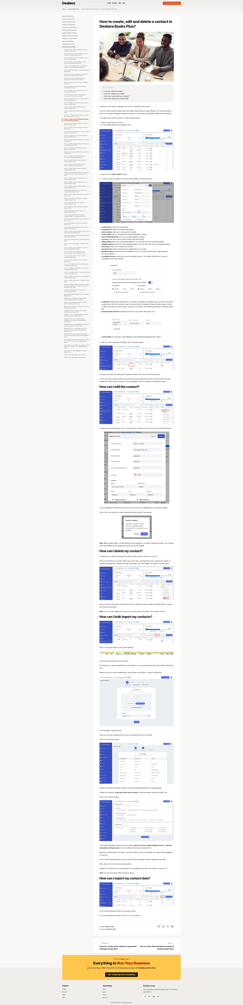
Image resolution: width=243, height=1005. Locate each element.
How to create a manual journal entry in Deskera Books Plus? (75, 160)
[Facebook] (145, 996)
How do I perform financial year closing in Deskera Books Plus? (76, 199)
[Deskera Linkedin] (154, 996)
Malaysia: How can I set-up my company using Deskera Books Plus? (75, 311)
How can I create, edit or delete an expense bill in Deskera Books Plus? (76, 115)
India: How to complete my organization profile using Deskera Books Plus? (75, 298)
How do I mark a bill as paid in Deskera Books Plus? (77, 111)
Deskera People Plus (68, 44)
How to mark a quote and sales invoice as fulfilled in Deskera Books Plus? (76, 54)
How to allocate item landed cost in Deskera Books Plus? (76, 294)
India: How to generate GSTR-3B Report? (75, 357)
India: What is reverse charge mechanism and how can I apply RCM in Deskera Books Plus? (76, 335)
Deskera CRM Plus (67, 41)
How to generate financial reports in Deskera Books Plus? (76, 219)
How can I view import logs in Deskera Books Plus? (76, 240)
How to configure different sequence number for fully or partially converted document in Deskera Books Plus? (77, 286)
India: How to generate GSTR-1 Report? (75, 355)
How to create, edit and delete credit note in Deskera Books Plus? (76, 186)
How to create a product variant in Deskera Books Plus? (76, 128)
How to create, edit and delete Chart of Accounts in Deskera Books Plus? (75, 156)
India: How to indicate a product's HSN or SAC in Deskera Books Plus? (75, 303)
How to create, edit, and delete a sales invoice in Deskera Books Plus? (75, 62)
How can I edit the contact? (113, 91)
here (153, 311)
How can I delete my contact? (114, 94)
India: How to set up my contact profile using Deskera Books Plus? (76, 307)
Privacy (105, 997)
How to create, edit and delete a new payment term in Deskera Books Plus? (74, 252)
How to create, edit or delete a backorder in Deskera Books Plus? (76, 103)
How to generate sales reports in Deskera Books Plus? (75, 207)
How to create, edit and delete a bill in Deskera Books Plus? (74, 107)
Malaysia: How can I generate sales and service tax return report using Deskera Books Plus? (75, 330)
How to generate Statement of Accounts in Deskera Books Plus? (76, 227)
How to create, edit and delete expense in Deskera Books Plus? (76, 178)
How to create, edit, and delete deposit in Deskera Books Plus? (75, 169)
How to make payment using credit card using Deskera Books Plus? (75, 191)
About (104, 992)
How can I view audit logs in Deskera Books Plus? (76, 244)
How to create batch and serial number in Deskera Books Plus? (75, 136)
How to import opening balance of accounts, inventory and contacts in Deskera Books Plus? (76, 174)
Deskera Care (149, 986)
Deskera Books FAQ (68, 19)
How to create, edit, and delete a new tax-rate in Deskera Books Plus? (76, 248)
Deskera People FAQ (68, 22)
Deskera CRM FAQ (67, 16)
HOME (109, 3)
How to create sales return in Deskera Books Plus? (76, 281)
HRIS (123, 3)
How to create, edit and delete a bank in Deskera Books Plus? (75, 148)
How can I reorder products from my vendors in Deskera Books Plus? (77, 132)
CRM (119, 3)
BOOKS (114, 3)
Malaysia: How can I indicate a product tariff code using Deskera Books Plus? (76, 325)
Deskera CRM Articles (68, 24)
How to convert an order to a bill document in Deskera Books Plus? (76, 99)
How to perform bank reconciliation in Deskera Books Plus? (74, 290)
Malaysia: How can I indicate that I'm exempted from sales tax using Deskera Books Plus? (75, 320)
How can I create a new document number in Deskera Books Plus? (77, 236)
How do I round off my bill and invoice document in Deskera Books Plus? (74, 78)
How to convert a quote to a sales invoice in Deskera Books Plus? (76, 58)
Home (63, 9)
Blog (104, 989)
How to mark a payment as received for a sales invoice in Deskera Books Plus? (75, 66)
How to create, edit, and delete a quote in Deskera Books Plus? (75, 50)
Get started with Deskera (172, 3)
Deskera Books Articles (69, 30)
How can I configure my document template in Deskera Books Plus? (76, 264)
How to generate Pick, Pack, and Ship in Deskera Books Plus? (75, 87)
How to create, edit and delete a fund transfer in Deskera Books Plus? (74, 164)
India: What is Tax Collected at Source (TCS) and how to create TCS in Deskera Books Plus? (76, 346)
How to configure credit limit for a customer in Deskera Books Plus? (76, 268)
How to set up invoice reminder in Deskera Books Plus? (76, 83)
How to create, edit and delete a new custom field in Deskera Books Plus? (76, 232)
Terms (105, 995)
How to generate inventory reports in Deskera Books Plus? (74, 211)
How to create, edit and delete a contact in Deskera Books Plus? (76, 119)
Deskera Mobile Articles (69, 33)
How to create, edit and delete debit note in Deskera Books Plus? (76, 182)
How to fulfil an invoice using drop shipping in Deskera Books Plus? (77, 277)
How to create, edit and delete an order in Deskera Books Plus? (76, 91)
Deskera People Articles (69, 27)
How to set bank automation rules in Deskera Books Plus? (76, 152)
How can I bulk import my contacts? (116, 96)
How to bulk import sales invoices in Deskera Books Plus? (76, 70)
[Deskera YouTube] (158, 996)
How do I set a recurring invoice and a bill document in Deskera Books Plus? (75, 74)
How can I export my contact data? (116, 98)
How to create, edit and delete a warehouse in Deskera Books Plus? (76, 144)
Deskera (117, 1002)
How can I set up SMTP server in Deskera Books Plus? (75, 260)
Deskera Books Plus (73, 9)
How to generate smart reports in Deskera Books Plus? (76, 223)
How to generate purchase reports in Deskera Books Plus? (74, 203)
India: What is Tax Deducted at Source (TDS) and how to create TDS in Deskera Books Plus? (76, 341)
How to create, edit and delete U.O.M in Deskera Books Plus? (75, 256)
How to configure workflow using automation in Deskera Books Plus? (76, 272)
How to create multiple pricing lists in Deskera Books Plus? (77, 140)
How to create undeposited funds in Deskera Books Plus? (76, 195)
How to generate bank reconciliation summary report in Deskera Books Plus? (75, 215)
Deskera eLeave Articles (69, 38)
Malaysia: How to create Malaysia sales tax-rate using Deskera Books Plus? (76, 315)
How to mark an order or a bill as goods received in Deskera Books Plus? (75, 95)
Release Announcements (69, 36)
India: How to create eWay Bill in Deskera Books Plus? (75, 351)
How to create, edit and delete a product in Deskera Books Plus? (76, 124)
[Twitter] (149, 996)
